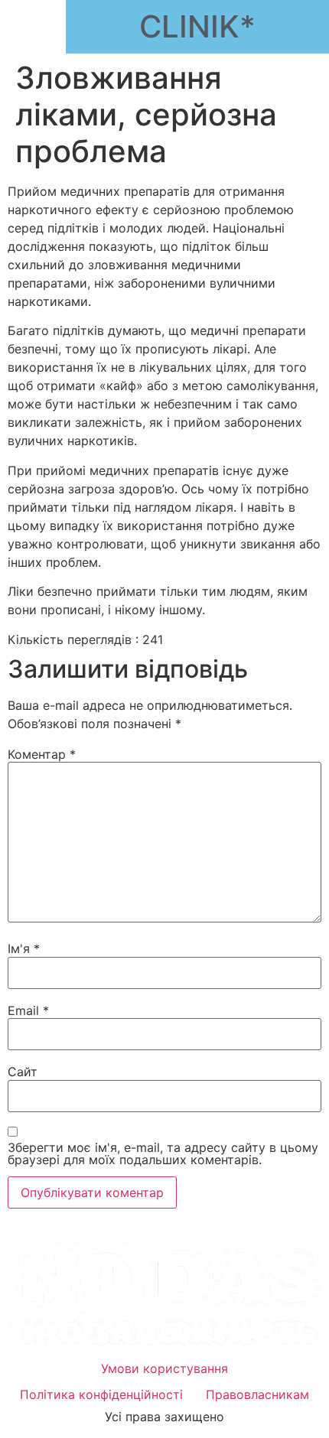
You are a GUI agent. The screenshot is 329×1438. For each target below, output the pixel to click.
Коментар (42, 754)
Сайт (22, 1071)
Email (28, 1010)
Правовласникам (257, 1394)
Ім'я (24, 948)
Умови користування (164, 1368)
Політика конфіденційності (101, 1394)
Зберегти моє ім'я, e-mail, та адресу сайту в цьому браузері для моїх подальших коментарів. (163, 1153)
